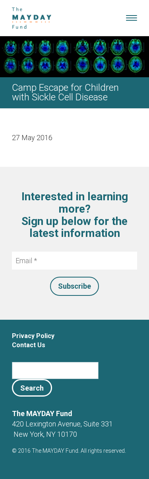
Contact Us (28, 345)
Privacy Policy (33, 336)
